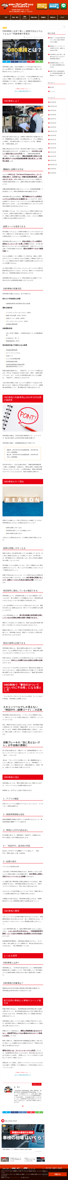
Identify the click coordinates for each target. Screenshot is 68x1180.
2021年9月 (53, 135)
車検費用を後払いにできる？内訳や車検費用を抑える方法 (57, 65)
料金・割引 (15, 17)
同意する (58, 1174)
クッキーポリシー (15, 1177)
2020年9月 (53, 168)
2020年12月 (53, 164)
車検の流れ (34, 17)
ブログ (62, 17)
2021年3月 (53, 156)
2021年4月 (53, 152)
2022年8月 (53, 114)
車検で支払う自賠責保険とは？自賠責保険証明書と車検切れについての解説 (57, 73)
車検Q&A (52, 17)
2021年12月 (53, 131)
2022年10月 (53, 106)
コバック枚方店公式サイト (22, 91)
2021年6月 (53, 143)
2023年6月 (53, 102)
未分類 (4, 27)
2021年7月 (53, 139)
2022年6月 (53, 123)
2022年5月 (53, 127)
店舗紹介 (43, 17)
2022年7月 (53, 118)
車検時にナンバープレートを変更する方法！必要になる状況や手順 (57, 48)
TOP (6, 17)
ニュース (52, 91)
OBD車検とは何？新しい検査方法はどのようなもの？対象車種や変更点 (57, 56)
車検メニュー (24, 17)
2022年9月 (53, 110)
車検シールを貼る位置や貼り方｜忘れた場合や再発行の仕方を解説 (57, 40)
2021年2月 (53, 160)
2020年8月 (53, 173)
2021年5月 (53, 148)
